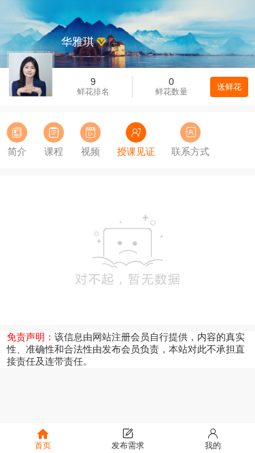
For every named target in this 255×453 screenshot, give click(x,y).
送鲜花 (229, 87)
